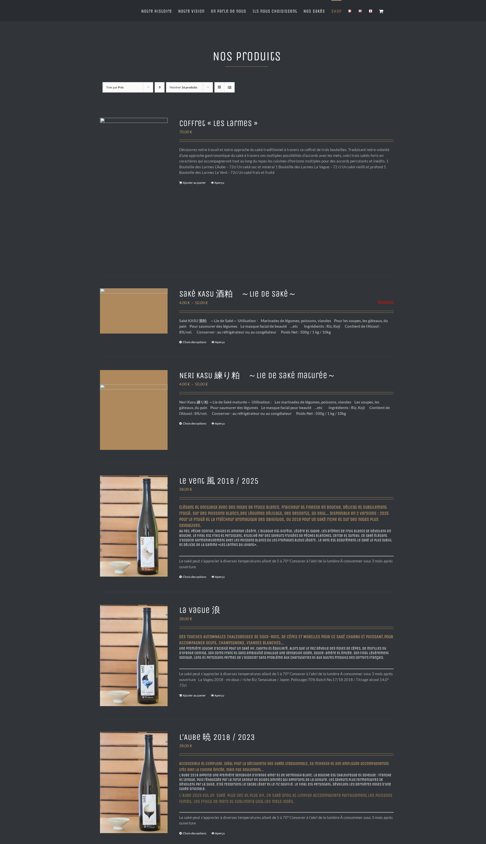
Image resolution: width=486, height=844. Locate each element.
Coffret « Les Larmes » (218, 123)
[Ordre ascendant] (160, 87)
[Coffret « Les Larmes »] (134, 190)
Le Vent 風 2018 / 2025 (219, 481)
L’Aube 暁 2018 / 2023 (217, 737)
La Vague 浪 (199, 610)
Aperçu (219, 183)
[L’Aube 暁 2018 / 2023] (134, 782)
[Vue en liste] (229, 87)
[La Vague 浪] (134, 655)
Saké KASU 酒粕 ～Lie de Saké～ (237, 294)
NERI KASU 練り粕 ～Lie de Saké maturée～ (257, 375)
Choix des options (194, 342)
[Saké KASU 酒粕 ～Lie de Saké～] (134, 311)
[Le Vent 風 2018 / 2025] (134, 526)
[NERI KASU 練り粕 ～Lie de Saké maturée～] (134, 410)
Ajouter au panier (194, 183)
